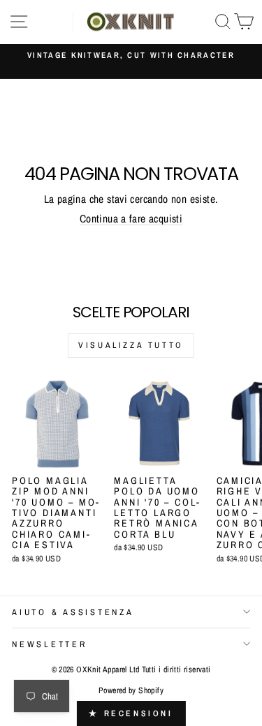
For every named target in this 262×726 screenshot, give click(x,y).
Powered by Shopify (131, 690)
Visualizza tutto (131, 345)
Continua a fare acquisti (131, 218)
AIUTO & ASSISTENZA (73, 612)
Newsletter (49, 644)
